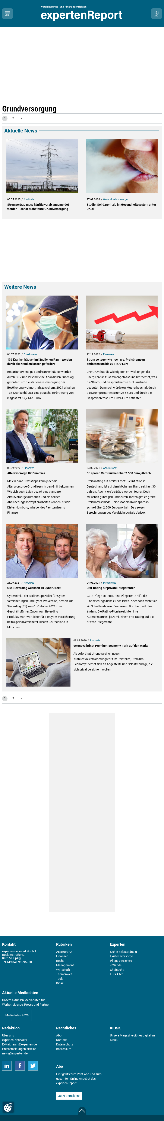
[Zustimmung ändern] (8, 1107)
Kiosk (113, 1040)
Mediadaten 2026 (17, 1015)
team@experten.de (24, 1044)
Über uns (8, 1035)
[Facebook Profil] (20, 1065)
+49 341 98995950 (19, 962)
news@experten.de (15, 1053)
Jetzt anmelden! (69, 1095)
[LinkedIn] (7, 1065)
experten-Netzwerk (14, 1040)
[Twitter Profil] (33, 1065)
